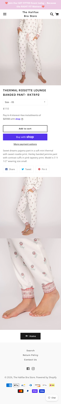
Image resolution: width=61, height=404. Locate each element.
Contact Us (30, 359)
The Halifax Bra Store (31, 14)
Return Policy (30, 355)
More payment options (25, 144)
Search (31, 350)
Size (7, 102)
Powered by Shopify (46, 377)
